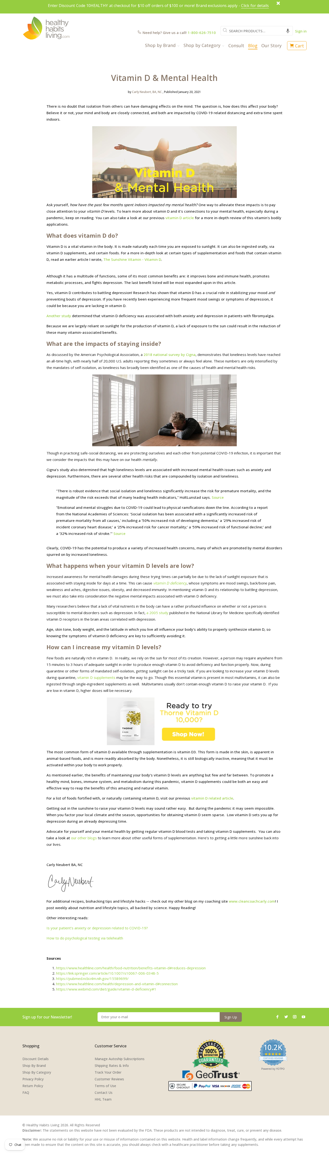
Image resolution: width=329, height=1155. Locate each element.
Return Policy (32, 1085)
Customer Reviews (109, 1079)
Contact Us (103, 1092)
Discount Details (35, 1059)
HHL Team (103, 1099)
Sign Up (230, 1017)
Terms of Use (105, 1085)
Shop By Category (36, 1072)
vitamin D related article (212, 798)
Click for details (255, 5)
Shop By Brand (34, 1065)
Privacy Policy (33, 1079)
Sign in (301, 31)
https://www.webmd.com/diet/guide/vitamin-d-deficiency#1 (106, 989)
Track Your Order (108, 1072)
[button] (288, 30)
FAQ (25, 1092)
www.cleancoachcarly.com (252, 901)
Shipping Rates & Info (112, 1065)
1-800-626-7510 (202, 32)
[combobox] (257, 30)
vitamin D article (179, 217)
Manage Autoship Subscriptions (120, 1059)
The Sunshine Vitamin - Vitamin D (132, 259)
